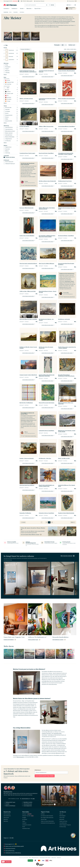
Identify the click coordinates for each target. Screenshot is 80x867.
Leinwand (44, 733)
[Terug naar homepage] (10, 5)
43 (52, 522)
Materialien (29, 8)
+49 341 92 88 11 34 (26, 798)
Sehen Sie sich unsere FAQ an (30, 185)
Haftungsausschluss (35, 857)
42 (49, 522)
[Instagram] (9, 838)
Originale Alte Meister (25, 49)
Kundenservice (71, 7)
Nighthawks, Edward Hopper (27, 420)
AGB (30, 857)
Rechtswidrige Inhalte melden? (45, 857)
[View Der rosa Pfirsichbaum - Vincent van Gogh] (14, 572)
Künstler (22, 8)
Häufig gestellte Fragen (10, 802)
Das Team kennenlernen (47, 804)
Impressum (59, 857)
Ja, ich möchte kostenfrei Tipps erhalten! (45, 775)
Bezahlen (7, 804)
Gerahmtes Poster (58, 733)
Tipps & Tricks (37, 8)
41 (46, 522)
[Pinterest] (11, 838)
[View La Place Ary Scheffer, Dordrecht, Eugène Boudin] (65, 571)
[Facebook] (12, 838)
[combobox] (35, 5)
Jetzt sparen (6, 861)
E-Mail (71, 8)
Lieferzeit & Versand (28, 804)
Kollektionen (14, 8)
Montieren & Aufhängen (10, 805)
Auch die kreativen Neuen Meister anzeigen (30, 534)
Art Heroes (63, 812)
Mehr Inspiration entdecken (66, 555)
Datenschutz (53, 857)
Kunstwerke (6, 8)
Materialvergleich (20, 757)
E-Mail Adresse (38, 770)
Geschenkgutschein (28, 805)
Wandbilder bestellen (28, 802)
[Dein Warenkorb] (75, 5)
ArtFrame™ (48, 733)
